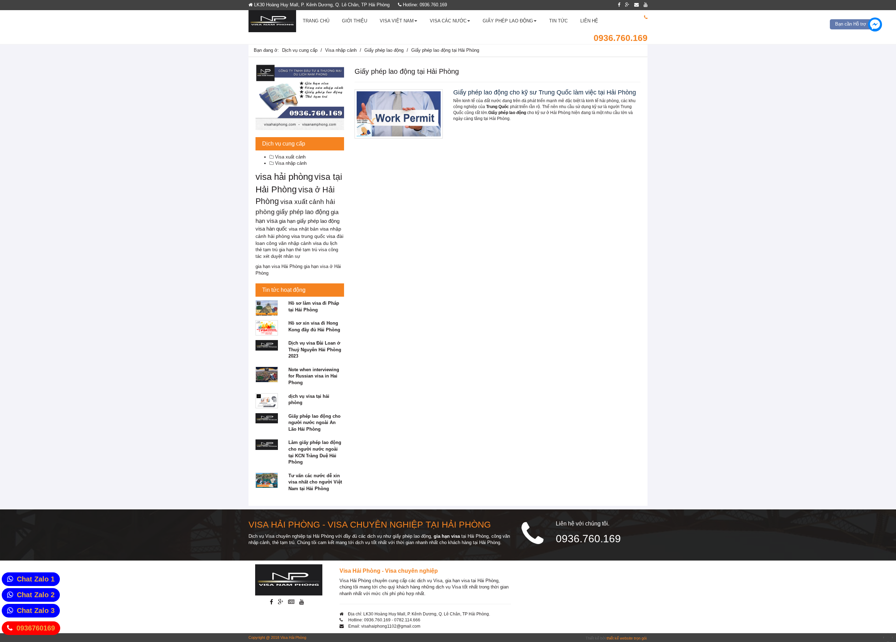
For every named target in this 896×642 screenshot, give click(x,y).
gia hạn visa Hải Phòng (278, 266)
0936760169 (35, 628)
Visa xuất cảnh (290, 157)
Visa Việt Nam (397, 20)
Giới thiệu (354, 20)
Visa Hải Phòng (293, 637)
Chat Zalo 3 (36, 610)
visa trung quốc (308, 236)
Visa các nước (448, 20)
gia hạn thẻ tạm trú (298, 249)
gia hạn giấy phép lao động (309, 221)
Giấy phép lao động (508, 20)
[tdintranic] (299, 97)
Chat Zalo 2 (36, 595)
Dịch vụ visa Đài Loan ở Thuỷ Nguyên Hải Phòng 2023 (314, 349)
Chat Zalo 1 (36, 579)
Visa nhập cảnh (341, 50)
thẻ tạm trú (266, 249)
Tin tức (558, 20)
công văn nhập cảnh (289, 243)
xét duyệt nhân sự (281, 256)
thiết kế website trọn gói (626, 638)
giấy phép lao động (302, 212)
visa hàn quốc (271, 229)
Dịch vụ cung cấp (299, 50)
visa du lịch (325, 243)
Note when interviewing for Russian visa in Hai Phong (313, 376)
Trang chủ (316, 20)
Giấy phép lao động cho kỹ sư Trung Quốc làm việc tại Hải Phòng (544, 92)
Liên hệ (589, 20)
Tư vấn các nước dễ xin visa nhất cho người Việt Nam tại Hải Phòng (315, 482)
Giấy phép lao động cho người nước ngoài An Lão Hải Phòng (314, 423)
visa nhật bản (303, 229)
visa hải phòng (284, 176)
